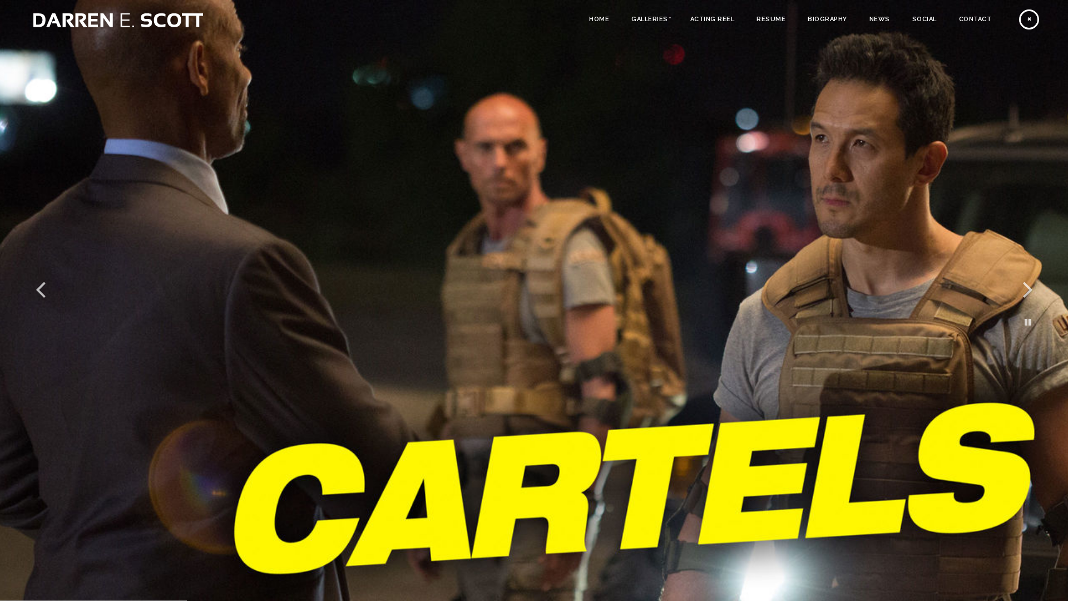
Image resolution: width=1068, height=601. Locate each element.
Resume (770, 19)
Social (924, 19)
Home (599, 19)
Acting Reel (712, 19)
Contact (975, 19)
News (879, 19)
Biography (827, 19)
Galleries (649, 19)
